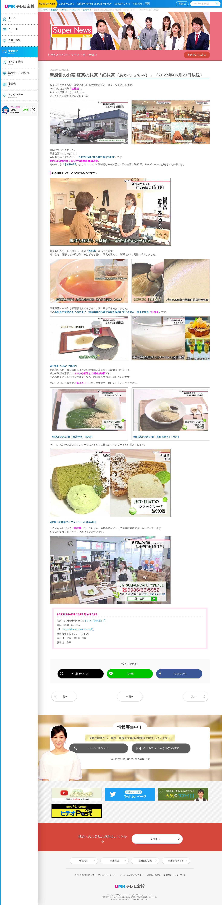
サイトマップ (180, 875)
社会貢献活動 (145, 860)
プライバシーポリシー (107, 875)
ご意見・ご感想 (153, 875)
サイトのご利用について (84, 875)
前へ (65, 696)
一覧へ (130, 696)
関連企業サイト (176, 860)
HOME (45, 10)
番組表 (182, 3)
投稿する (155, 838)
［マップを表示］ (93, 620)
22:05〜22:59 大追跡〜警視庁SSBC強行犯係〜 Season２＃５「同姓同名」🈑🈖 (105, 3)
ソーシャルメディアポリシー (131, 875)
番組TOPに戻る (196, 54)
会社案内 (83, 860)
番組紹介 (54, 10)
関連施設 (114, 860)
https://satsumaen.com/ (77, 629)
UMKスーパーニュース (70, 10)
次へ (193, 696)
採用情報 (167, 875)
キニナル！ (87, 10)
